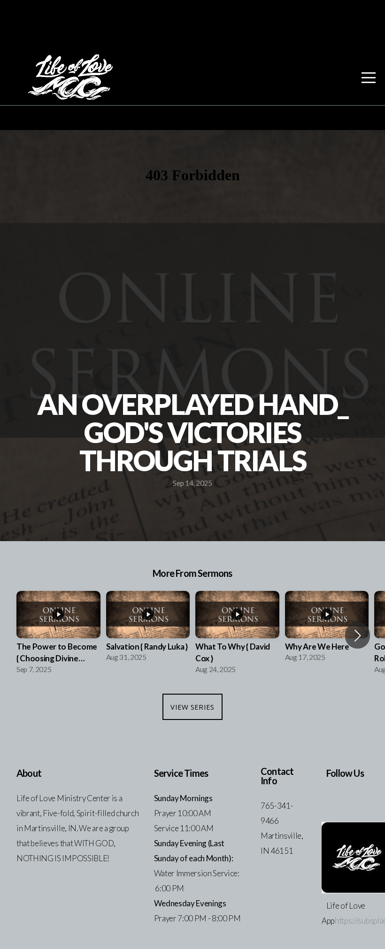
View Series (192, 707)
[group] (58, 635)
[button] (357, 635)
